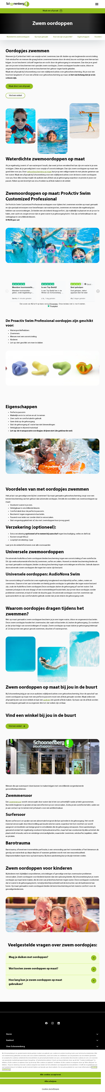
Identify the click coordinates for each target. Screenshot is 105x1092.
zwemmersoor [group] (15, 802)
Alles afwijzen (50, 1081)
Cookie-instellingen (50, 1089)
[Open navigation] (96, 4)
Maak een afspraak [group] (50, 11)
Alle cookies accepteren (50, 1075)
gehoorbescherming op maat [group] (39, 172)
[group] (18, 37)
